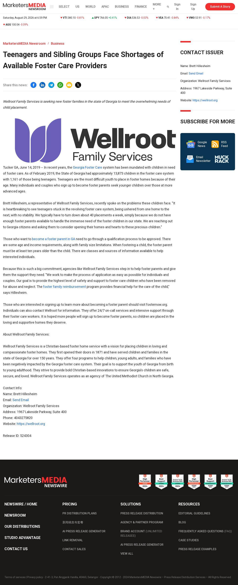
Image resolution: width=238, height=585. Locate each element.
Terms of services (14, 577)
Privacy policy (35, 577)
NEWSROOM (15, 515)
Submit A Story (220, 6)
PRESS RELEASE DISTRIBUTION (141, 513)
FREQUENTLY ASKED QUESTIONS (205, 531)
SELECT (64, 6)
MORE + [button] (157, 7)
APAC (105, 6)
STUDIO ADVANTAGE (22, 537)
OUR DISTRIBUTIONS (22, 526)
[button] (51, 6)
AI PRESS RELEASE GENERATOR (83, 531)
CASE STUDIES (188, 540)
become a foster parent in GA (53, 239)
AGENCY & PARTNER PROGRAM (141, 522)
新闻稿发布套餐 (72, 522)
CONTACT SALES (74, 549)
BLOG (182, 522)
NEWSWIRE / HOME (20, 504)
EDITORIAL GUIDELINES (194, 513)
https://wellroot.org (31, 424)
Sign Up (193, 7)
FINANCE (141, 6)
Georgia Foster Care (87, 167)
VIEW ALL (126, 553)
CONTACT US (16, 549)
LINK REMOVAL (72, 540)
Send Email (20, 400)
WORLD (90, 6)
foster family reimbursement (64, 287)
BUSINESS (122, 6)
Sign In (177, 7)
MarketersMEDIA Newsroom (24, 43)
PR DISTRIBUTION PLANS (79, 513)
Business (57, 43)
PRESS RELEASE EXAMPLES (197, 549)
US (77, 6)
